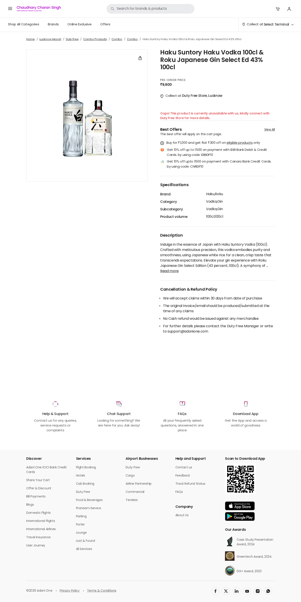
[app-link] (240, 505)
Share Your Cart (38, 480)
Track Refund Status (190, 483)
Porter (80, 524)
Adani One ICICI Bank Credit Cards (46, 470)
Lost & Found (85, 541)
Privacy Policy (70, 591)
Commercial (135, 492)
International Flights (40, 521)
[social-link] (215, 591)
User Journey (35, 545)
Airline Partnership (139, 483)
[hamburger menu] (10, 9)
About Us (181, 515)
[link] (150, 9)
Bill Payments (36, 496)
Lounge (81, 532)
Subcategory (171, 209)
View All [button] (269, 129)
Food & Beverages (89, 500)
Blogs (30, 504)
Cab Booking (85, 483)
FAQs (179, 492)
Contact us (183, 467)
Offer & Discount (38, 488)
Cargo (130, 475)
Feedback (182, 475)
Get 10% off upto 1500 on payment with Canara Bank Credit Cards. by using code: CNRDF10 (219, 164)
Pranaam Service (88, 508)
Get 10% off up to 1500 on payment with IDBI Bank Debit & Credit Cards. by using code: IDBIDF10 (217, 153)
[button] (278, 9)
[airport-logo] (39, 9)
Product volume (174, 217)
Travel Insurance (38, 537)
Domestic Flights (38, 513)
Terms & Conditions (101, 591)
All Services (84, 549)
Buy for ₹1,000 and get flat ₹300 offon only (213, 143)
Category (168, 202)
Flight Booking (86, 467)
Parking (81, 516)
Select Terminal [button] (276, 25)
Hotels (80, 475)
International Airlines (41, 529)
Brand (165, 194)
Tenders (132, 500)
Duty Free (83, 492)
